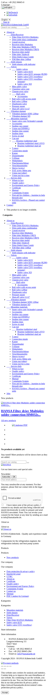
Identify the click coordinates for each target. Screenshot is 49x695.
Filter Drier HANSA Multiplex (25, 37)
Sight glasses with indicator (23, 64)
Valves (12, 67)
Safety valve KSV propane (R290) (32, 74)
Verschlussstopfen (19, 165)
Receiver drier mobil (21, 52)
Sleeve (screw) (18, 168)
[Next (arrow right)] (5, 668)
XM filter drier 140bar (21, 59)
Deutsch (14, 12)
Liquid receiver (18, 42)
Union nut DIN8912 (21, 128)
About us (10, 32)
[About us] (6, 529)
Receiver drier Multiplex (22, 44)
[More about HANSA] (6, 465)
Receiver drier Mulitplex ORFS (25, 49)
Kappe (15, 153)
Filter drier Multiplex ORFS (24, 47)
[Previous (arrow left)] (2, 668)
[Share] (5, 666)
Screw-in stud (18, 136)
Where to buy (18, 180)
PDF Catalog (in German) (18, 596)
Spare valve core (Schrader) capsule (27, 121)
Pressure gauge (18, 106)
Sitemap (10, 593)
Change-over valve (20, 91)
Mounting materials (17, 118)
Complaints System (20, 193)
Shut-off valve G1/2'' (21, 109)
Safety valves (20, 69)
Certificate (16, 188)
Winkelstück (17, 160)
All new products (8, 420)
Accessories (22, 96)
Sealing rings (17, 133)
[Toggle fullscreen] (8, 666)
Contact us (11, 591)
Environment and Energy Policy (26, 185)
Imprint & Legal (13, 574)
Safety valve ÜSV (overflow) (30, 76)
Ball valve (18, 94)
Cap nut (15, 138)
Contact (10, 205)
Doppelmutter (18, 156)
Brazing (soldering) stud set (29, 146)
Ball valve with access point (24, 99)
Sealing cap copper (20, 126)
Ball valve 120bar (19, 101)
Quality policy (18, 183)
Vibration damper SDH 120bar (25, 114)
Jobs (8, 393)
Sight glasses (14, 62)
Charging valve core (20, 89)
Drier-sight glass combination (24, 39)
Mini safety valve (19, 86)
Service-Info (14, 178)
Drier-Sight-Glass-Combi (23, 57)
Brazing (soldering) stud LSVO (31, 143)
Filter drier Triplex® (20, 54)
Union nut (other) (19, 173)
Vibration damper (16, 111)
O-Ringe (15, 158)
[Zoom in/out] (10, 666)
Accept (5, 692)
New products (13, 557)
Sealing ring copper (20, 131)
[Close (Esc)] (2, 666)
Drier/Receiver (15, 34)
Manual (15, 190)
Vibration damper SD (21, 116)
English (14, 15)
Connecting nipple (20, 151)
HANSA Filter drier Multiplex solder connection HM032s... (22, 412)
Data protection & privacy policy (21, 571)
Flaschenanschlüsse (20, 163)
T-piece (15, 148)
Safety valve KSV (25, 72)
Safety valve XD (24, 84)
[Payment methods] (10, 663)
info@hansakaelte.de (26, 654)
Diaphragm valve (19, 104)
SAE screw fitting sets (21, 170)
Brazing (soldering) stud (24, 141)
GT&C (10, 576)
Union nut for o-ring (20, 175)
